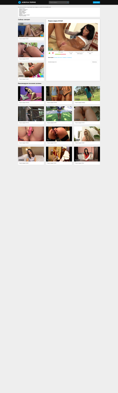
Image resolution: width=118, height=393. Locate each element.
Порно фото (22, 8)
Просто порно (22, 10)
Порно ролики (22, 12)
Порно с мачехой (23, 9)
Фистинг (60, 57)
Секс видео (22, 11)
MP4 (90, 53)
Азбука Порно (29, 2)
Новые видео (96, 2)
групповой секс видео (32, 7)
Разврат (64, 57)
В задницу (69, 57)
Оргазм (55, 57)
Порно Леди (22, 13)
